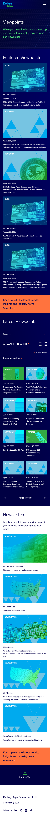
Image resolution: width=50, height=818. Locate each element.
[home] (8, 5)
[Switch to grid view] (45, 344)
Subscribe (8, 308)
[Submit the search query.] (45, 334)
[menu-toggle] (44, 4)
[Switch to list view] (40, 344)
